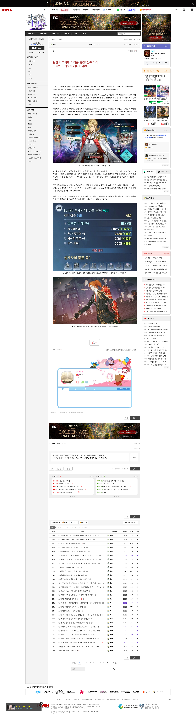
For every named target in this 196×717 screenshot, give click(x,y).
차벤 (29, 120)
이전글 (67, 469)
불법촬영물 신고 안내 (113, 699)
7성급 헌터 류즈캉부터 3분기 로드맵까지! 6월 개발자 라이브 (79, 603)
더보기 (87, 382)
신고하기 (119, 350)
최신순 (64, 443)
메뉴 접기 (123, 389)
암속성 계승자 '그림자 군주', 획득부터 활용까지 (75, 539)
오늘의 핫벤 (31, 91)
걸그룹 (30, 124)
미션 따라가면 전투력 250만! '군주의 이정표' (74, 619)
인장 (63, 389)
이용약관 (76, 699)
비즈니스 (67, 699)
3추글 (75, 522)
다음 (114, 663)
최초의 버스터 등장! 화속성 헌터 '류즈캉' (73, 591)
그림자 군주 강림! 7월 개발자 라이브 (71, 547)
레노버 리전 (31, 144)
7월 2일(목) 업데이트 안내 (68, 567)
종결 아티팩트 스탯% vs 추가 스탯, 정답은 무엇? (75, 595)
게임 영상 (31, 134)
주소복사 (53, 412)
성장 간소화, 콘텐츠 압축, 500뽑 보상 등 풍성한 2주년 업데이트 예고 (82, 642)
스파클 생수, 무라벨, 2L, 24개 (153, 258)
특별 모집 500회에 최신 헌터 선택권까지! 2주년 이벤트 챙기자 (80, 627)
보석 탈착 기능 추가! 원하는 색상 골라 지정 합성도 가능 (78, 555)
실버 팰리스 (31, 148)
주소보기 (53, 39)
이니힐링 (82, 382)
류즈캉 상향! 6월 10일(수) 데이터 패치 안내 (74, 579)
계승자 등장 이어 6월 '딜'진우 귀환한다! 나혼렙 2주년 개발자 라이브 (82, 639)
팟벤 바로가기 (32, 113)
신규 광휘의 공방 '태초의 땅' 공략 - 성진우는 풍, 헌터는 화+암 (80, 583)
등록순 (58, 443)
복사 (60, 39)
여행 (29, 127)
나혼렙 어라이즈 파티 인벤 (132, 39)
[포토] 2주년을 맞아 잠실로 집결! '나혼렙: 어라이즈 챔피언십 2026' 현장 (83, 646)
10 (110, 663)
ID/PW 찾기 (41, 52)
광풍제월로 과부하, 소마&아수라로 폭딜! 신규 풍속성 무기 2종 (80, 587)
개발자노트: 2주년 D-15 (68, 650)
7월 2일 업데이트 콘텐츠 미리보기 (71, 571)
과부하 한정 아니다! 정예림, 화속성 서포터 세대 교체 (77, 535)
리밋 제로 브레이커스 (34, 151)
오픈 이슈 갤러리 (33, 87)
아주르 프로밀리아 (34, 154)
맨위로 (126, 469)
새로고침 (137, 443)
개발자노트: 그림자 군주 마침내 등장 (72, 551)
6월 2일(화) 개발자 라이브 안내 (70, 607)
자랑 (30, 78)
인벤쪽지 (78, 382)
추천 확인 (133, 350)
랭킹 (84, 389)
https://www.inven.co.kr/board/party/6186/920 (70, 412)
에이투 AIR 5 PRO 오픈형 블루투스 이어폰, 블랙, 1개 (157, 273)
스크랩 (112, 350)
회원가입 (31, 52)
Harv (54, 44)
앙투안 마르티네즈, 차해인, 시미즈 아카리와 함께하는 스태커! (80, 631)
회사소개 (59, 699)
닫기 (41, 703)
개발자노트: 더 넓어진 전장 (69, 611)
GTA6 (29, 161)
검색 (114, 669)
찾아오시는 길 (126, 699)
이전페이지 (116, 469)
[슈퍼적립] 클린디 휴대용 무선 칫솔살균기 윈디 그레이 (157, 262)
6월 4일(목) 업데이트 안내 (68, 599)
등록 (134, 457)
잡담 (30, 64)
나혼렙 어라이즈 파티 (36, 39)
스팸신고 (126, 350)
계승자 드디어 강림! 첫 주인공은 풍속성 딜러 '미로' (76, 635)
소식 (30, 68)
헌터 (30, 74)
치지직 (30, 117)
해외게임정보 (32, 130)
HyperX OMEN (32, 141)
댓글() (134, 51)
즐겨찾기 (84, 522)
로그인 (177, 10)
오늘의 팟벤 (31, 94)
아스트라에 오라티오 (34, 158)
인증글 (66, 522)
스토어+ (166, 71)
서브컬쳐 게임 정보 (34, 137)
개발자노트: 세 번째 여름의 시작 (71, 575)
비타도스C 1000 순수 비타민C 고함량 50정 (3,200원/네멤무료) (157, 265)
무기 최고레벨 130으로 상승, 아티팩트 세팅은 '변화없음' (78, 559)
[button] (70, 496)
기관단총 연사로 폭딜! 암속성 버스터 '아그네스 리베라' (77, 563)
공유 (107, 350)
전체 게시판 (31, 61)
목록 (129, 51)
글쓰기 (135, 517)
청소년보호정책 (99, 699)
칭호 (95, 389)
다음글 (58, 469)
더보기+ (91, 476)
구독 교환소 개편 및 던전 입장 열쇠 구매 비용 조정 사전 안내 (80, 615)
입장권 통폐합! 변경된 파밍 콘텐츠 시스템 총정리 (75, 623)
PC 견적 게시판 (33, 101)
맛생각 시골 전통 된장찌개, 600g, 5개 (156, 269)
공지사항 (135, 699)
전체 (52, 527)
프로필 (74, 389)
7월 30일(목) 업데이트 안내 (69, 543)
